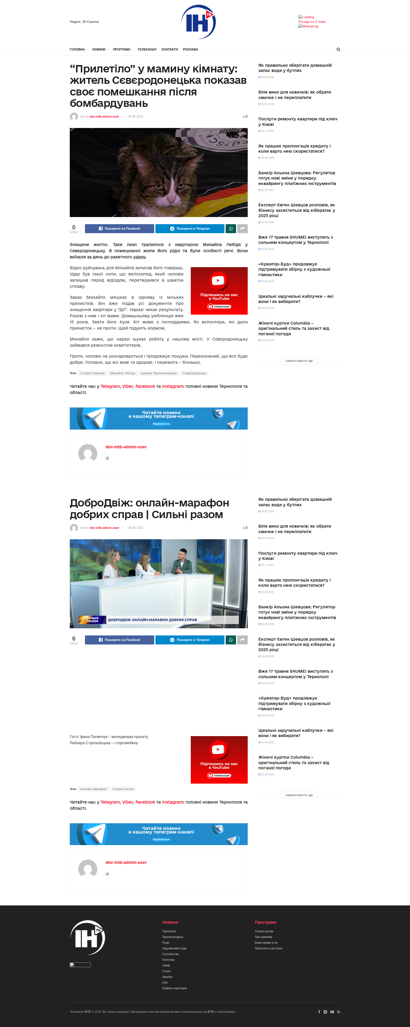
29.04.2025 (267, 308)
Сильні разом (123, 789)
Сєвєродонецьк (194, 373)
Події (165, 942)
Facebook (145, 386)
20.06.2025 (267, 157)
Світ (165, 982)
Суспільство (170, 954)
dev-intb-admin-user (104, 116)
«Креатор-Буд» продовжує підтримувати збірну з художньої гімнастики (294, 269)
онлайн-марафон (93, 789)
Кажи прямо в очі (266, 942)
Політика (168, 959)
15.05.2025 (267, 249)
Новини (98, 49)
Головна (77, 49)
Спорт (166, 971)
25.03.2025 (267, 340)
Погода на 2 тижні (312, 22)
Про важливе (263, 937)
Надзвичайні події (174, 948)
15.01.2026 (267, 104)
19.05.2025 (267, 222)
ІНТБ (88, 1011)
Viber (127, 386)
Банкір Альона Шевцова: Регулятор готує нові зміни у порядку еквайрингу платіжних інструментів (297, 178)
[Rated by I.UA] (80, 966)
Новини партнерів (174, 988)
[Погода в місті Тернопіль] (319, 17)
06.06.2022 (135, 116)
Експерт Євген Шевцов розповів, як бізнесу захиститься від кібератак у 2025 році (296, 210)
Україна (167, 977)
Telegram (110, 386)
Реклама (190, 49)
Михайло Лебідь (122, 373)
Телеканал (147, 49)
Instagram (172, 386)
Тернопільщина (172, 937)
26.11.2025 (267, 130)
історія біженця (92, 373)
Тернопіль (169, 931)
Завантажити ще (299, 361)
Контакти (170, 49)
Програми (121, 49)
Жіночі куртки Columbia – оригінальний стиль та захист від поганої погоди (293, 328)
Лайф (166, 965)
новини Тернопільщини (159, 373)
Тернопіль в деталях (268, 948)
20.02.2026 (267, 77)
